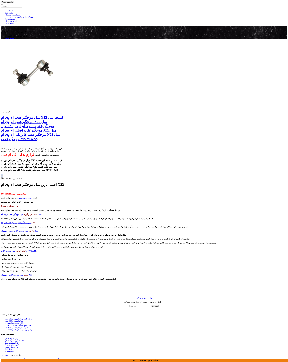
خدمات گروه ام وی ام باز (14, 341)
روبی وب (4, 355)
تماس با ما (9, 13)
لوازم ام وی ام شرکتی (144, 298)
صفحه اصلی (10, 23)
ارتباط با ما (9, 349)
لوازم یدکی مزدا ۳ (12, 345)
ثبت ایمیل (155, 306)
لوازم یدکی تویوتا (11, 343)
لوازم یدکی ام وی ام (24, 198)
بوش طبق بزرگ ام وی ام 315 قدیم (18, 325)
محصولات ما (10, 19)
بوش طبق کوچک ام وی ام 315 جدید (18, 319)
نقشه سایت (9, 10)
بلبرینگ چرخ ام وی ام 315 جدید (16, 327)
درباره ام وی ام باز (12, 21)
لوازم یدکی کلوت (11, 347)
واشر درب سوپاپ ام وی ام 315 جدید (18, 330)
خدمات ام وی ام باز (12, 15)
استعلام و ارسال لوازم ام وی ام (21, 17)
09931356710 (138, 360)
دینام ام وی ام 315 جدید (14, 321)
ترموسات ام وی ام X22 (14, 323)
